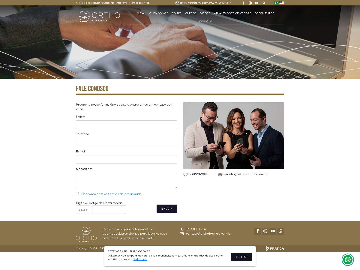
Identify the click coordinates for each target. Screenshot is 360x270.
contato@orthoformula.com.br (195, 3)
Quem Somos (158, 13)
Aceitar (242, 257)
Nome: (81, 116)
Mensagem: (84, 168)
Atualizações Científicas (232, 13)
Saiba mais (140, 259)
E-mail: (81, 151)
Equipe (177, 13)
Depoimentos (264, 13)
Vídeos (205, 13)
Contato (205, 21)
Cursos (190, 13)
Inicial (141, 13)
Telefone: (83, 134)
